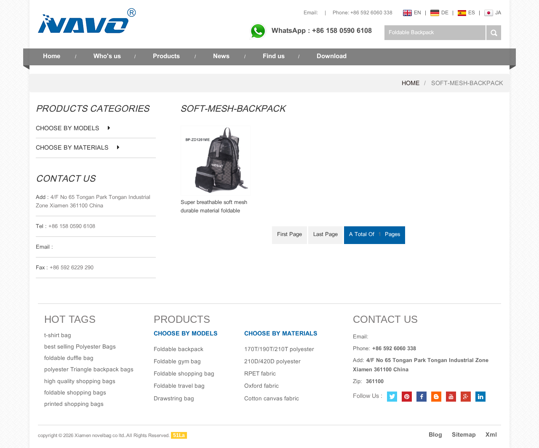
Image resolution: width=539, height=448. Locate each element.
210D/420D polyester (272, 361)
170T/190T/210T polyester (279, 349)
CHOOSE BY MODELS (67, 129)
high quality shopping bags (79, 381)
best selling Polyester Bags (80, 347)
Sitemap (464, 435)
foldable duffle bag (68, 358)
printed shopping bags (74, 404)
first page (289, 235)
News (221, 56)
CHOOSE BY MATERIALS (72, 148)
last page (325, 235)
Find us (274, 56)
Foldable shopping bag (184, 374)
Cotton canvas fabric (271, 398)
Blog (435, 435)
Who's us (107, 56)
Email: (311, 13)
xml (491, 435)
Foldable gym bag (177, 361)
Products (166, 56)
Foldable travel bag (179, 386)
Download (332, 56)
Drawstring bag (174, 398)
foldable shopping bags (75, 393)
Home (51, 56)
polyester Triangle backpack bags (88, 369)
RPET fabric (260, 374)
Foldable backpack (178, 349)
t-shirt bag (57, 335)
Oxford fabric (261, 386)
